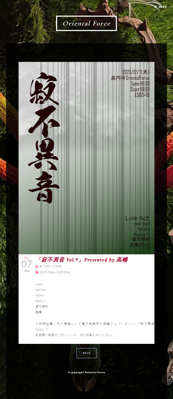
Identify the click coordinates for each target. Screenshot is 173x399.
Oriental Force (86, 23)
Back (87, 353)
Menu (163, 7)
